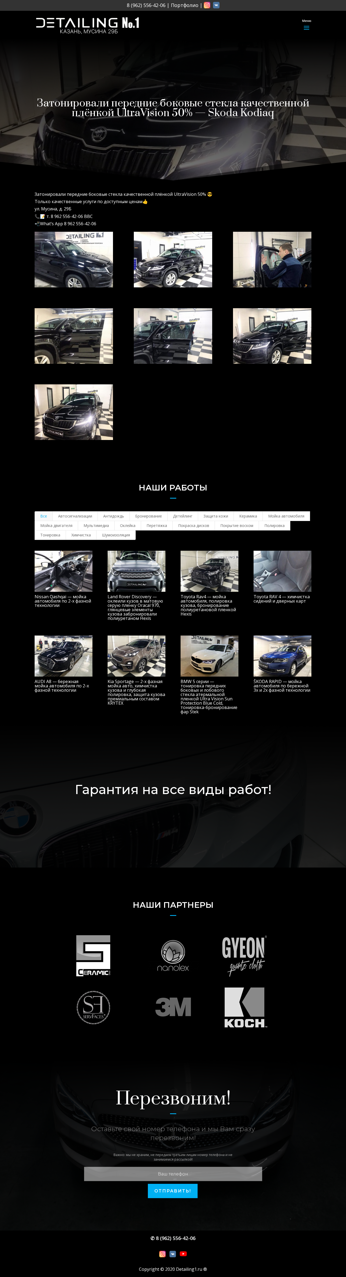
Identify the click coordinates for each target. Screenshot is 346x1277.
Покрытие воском (236, 525)
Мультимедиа (96, 525)
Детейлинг (182, 516)
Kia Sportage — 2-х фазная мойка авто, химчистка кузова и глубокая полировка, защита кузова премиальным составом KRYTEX (136, 692)
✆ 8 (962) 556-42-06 (173, 1238)
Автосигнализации (75, 516)
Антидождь (113, 516)
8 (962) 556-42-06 (146, 5)
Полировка (274, 525)
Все (43, 516)
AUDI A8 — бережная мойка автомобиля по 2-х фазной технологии (62, 685)
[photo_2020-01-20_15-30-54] (272, 336)
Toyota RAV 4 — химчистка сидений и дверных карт (282, 599)
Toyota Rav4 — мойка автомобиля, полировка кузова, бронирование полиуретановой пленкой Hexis (208, 605)
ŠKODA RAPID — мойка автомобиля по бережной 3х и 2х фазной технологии (282, 685)
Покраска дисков (193, 525)
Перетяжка (157, 525)
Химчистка (81, 534)
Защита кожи (216, 516)
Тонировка (50, 534)
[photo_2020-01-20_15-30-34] (173, 259)
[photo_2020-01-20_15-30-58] (74, 412)
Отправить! (172, 1191)
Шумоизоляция (116, 534)
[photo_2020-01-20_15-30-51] (173, 336)
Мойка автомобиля (286, 516)
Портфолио (184, 5)
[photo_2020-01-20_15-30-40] (74, 336)
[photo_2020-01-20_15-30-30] (74, 259)
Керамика (248, 516)
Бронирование (148, 516)
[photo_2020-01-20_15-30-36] (272, 259)
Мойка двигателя (56, 525)
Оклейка (127, 525)
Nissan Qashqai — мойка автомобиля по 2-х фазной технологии (63, 601)
